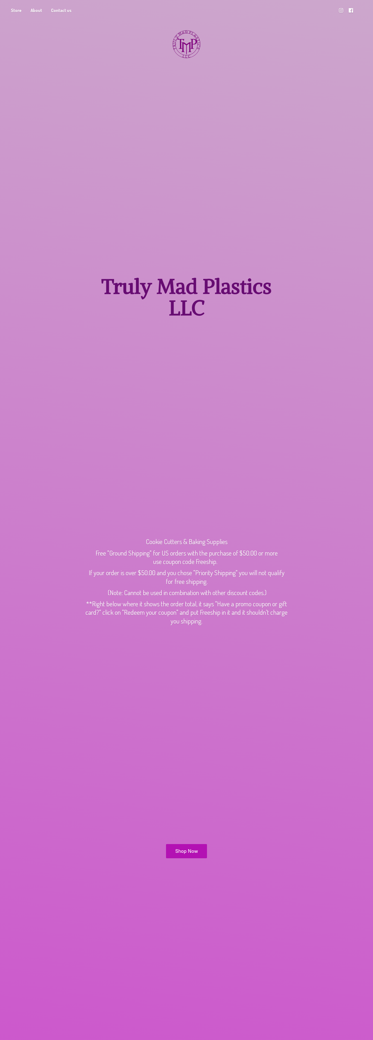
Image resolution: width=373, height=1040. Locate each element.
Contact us (61, 10)
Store (16, 10)
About (36, 10)
